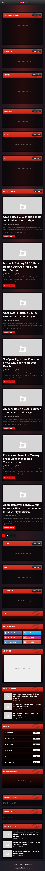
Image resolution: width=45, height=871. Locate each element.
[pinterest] (13, 637)
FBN (6, 224)
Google (21, 744)
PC (21, 756)
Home (15, 865)
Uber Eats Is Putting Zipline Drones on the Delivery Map (20, 314)
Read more (8, 236)
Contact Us (28, 865)
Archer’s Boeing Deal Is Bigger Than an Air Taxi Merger (22, 410)
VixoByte (27, 868)
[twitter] (32, 633)
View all (36, 15)
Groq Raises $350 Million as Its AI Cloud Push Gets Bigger (22, 218)
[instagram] (32, 637)
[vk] (13, 642)
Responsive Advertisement (22, 668)
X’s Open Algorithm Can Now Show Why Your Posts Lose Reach (21, 362)
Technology (21, 762)
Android (21, 733)
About (21, 865)
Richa (6, 516)
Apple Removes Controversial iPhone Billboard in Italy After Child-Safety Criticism (22, 508)
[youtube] (32, 642)
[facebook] (13, 633)
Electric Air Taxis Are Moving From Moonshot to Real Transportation (21, 458)
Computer (21, 739)
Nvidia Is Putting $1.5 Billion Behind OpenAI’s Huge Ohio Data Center (21, 266)
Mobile (21, 750)
